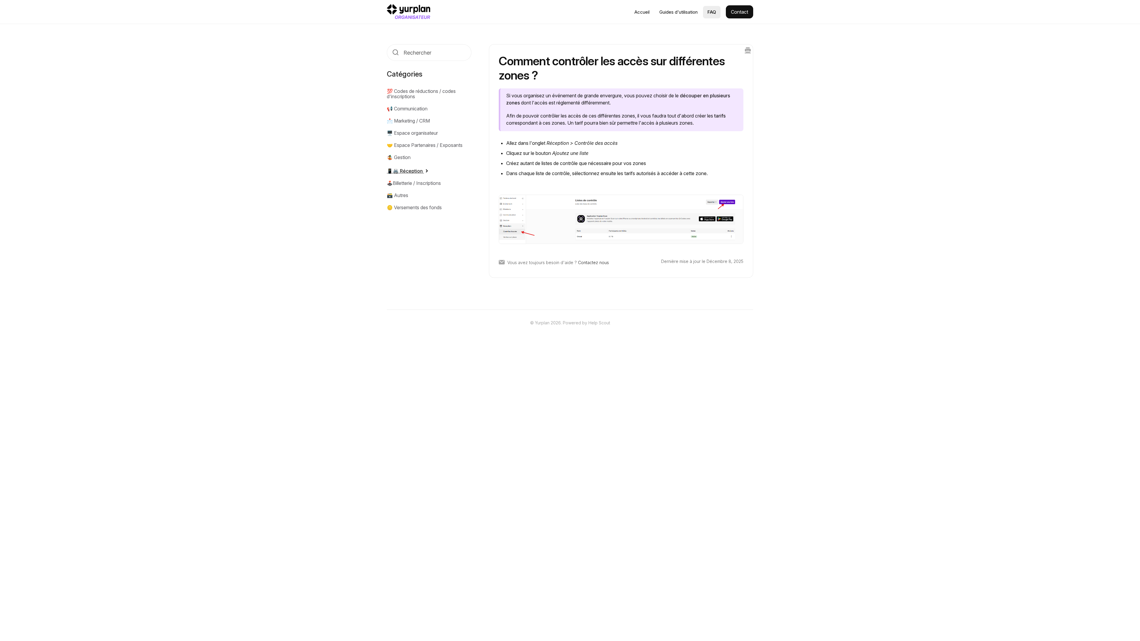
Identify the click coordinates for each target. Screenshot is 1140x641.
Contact (739, 12)
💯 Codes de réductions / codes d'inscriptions (421, 93)
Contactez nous (593, 262)
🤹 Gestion (399, 157)
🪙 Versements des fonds (414, 207)
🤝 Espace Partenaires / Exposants (425, 145)
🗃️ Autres (397, 195)
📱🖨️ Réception (405, 171)
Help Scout (599, 322)
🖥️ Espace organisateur (412, 133)
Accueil (642, 12)
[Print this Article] (748, 50)
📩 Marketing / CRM (408, 121)
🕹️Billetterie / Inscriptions (414, 183)
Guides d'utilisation (678, 12)
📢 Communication (407, 109)
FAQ (711, 12)
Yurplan (542, 322)
